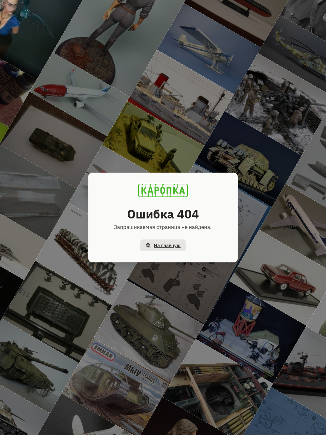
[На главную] (163, 190)
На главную (167, 245)
